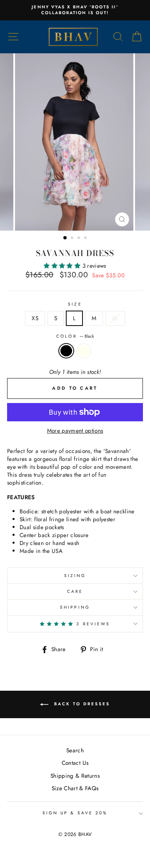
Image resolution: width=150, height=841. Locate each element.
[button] (63, 265)
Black (66, 351)
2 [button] (73, 238)
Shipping (75, 607)
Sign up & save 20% (75, 813)
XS (35, 318)
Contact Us (75, 763)
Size (75, 304)
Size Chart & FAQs (75, 788)
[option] (75, 10)
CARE (75, 591)
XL (115, 318)
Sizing (75, 575)
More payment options (75, 431)
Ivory (84, 351)
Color (74, 336)
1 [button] (65, 238)
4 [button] (86, 238)
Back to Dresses (81, 704)
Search (75, 750)
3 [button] (80, 238)
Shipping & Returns (75, 775)
